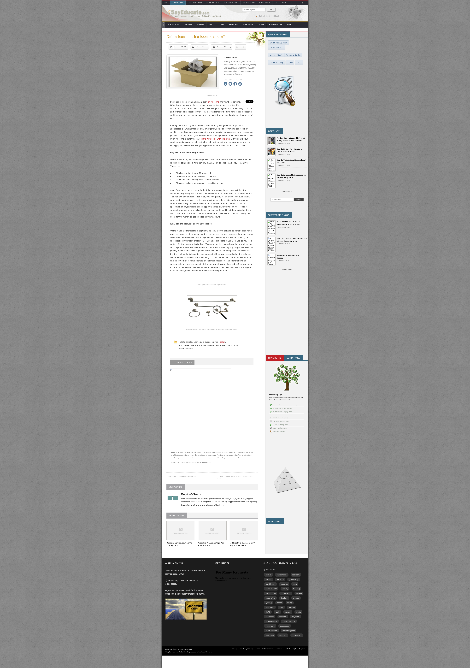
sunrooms (270, 635)
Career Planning (276, 62)
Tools (293, 3)
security (291, 607)
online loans (213, 102)
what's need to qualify (280, 418)
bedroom (282, 616)
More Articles (287, 192)
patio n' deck (282, 575)
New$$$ (290, 24)
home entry (296, 635)
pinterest (240, 84)
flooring (296, 589)
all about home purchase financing (285, 405)
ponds (279, 603)
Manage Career (264, 3)
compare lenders (279, 431)
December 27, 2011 (180, 47)
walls (277, 612)
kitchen (268, 575)
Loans (227, 476)
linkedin (225, 84)
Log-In (294, 649)
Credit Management (195, 3)
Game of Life (248, 24)
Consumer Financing (224, 47)
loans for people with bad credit (216, 139)
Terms (257, 649)
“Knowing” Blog (177, 3)
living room (270, 626)
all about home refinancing (282, 408)
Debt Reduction (276, 47)
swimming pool (288, 630)
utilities (268, 579)
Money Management (231, 3)
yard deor (283, 635)
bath (295, 584)
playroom (295, 616)
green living (293, 579)
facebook (235, 84)
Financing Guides (249, 3)
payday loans (247, 476)
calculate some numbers (281, 421)
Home (166, 3)
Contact (287, 649)
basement (270, 616)
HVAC (268, 612)
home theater (271, 589)
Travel (284, 3)
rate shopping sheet (280, 428)
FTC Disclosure (183, 462)
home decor (286, 593)
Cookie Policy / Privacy (245, 649)
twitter (230, 84)
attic (281, 607)
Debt (222, 24)
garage (299, 593)
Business (188, 24)
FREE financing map (280, 425)
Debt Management (212, 3)
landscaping (284, 626)
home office (270, 598)
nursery (288, 612)
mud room (270, 607)
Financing (233, 24)
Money (261, 24)
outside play (270, 584)
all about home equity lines (282, 412)
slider (219, 479)
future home (271, 593)
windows (284, 584)
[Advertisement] (287, 325)
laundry (285, 589)
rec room (296, 575)
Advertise (278, 649)
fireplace (284, 598)
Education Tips (275, 24)
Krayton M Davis (202, 47)
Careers (200, 24)
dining (289, 603)
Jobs (276, 3)
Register (302, 649)
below (222, 342)
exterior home (271, 621)
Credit (212, 24)
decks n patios (271, 630)
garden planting (288, 621)
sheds (298, 612)
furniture (280, 579)
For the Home (173, 24)
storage (296, 598)
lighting (269, 603)
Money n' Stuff (276, 55)
